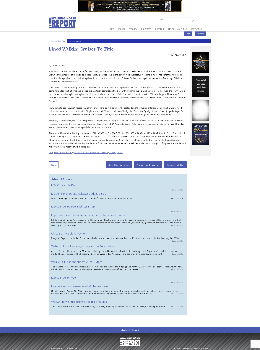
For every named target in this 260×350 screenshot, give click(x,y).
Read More (177, 189)
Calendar (182, 28)
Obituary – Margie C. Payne (68, 233)
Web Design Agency (73, 348)
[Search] (192, 19)
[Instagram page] (207, 20)
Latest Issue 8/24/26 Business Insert (73, 206)
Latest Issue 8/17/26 (63, 277)
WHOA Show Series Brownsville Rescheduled (79, 301)
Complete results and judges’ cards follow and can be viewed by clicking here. (86, 152)
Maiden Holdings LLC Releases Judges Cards (78, 193)
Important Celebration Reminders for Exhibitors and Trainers (88, 215)
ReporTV (133, 28)
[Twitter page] (202, 20)
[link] (111, 28)
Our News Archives (75, 41)
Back (53, 165)
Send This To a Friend (118, 165)
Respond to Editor (175, 165)
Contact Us (135, 330)
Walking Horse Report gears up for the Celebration (82, 246)
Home (111, 28)
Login (188, 33)
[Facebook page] (197, 20)
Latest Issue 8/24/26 (63, 185)
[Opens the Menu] (207, 28)
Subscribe (200, 33)
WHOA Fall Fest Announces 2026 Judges (76, 262)
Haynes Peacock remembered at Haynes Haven (80, 286)
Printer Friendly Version (148, 165)
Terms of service (56, 348)
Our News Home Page (58, 41)
